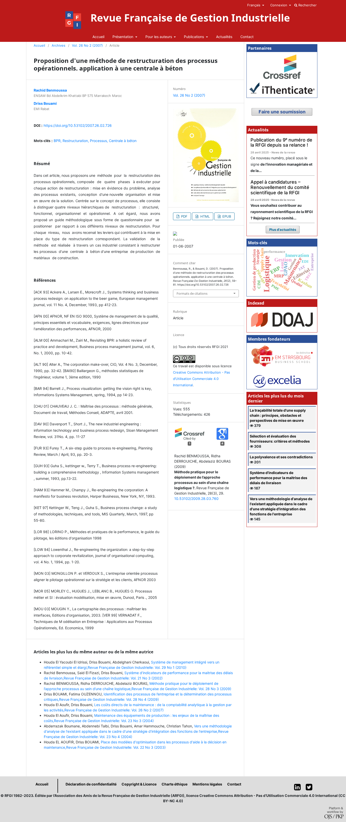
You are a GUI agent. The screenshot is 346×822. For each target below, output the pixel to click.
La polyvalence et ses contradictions (281, 457)
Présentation (123, 36)
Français (254, 5)
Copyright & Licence (139, 784)
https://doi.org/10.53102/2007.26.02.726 (78, 125)
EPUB (226, 216)
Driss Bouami (45, 103)
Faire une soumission (282, 111)
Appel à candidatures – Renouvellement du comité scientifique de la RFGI (280, 187)
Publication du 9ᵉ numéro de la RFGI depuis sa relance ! (281, 142)
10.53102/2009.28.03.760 (196, 498)
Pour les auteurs (159, 36)
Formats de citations (192, 293)
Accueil (98, 36)
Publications (194, 36)
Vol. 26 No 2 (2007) (87, 45)
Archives (58, 45)
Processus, (99, 140)
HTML (204, 216)
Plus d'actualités (282, 230)
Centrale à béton (123, 140)
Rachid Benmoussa (50, 90)
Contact (247, 36)
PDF (183, 216)
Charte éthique (174, 784)
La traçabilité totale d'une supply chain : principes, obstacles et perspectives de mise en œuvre (278, 415)
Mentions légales (207, 784)
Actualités (224, 36)
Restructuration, (76, 140)
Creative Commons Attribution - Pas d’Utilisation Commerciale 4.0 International (201, 378)
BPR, (58, 140)
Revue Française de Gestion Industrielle (190, 17)
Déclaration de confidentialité (91, 784)
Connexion (279, 5)
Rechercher (307, 5)
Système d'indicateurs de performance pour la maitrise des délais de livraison (278, 477)
